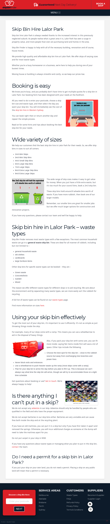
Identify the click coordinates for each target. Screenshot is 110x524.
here (42, 305)
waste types (57, 299)
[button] (55, 12)
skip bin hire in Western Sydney (29, 110)
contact (15, 447)
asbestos (35, 408)
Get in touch (50, 381)
